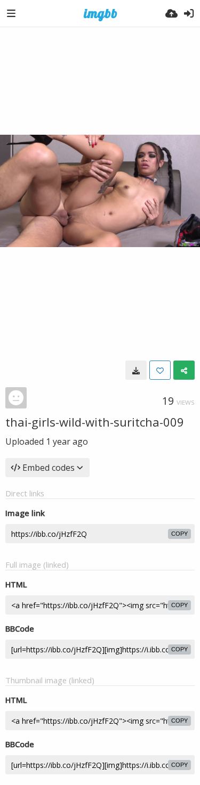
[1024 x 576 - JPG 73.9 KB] (136, 370)
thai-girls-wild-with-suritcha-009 (94, 422)
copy (179, 533)
